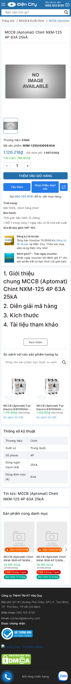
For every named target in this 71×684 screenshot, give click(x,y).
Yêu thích (17, 187)
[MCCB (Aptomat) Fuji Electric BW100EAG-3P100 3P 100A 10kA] (19, 386)
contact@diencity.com (25, 618)
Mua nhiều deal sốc (45, 186)
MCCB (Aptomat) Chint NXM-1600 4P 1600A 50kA (18, 558)
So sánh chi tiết (13, 417)
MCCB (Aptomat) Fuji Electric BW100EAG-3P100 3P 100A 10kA (16, 407)
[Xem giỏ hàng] (67, 4)
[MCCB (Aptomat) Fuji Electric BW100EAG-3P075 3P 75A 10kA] (52, 386)
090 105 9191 (54, 4)
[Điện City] (22, 4)
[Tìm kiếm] (66, 12)
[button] (65, 549)
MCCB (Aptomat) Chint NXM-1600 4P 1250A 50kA (51, 558)
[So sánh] (64, 187)
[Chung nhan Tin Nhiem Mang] (22, 646)
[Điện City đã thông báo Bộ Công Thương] (17, 633)
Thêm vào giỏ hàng (35, 176)
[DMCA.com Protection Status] (16, 659)
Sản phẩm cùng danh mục (25, 513)
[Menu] (3, 4)
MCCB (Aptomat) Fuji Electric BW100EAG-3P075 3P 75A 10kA (50, 407)
